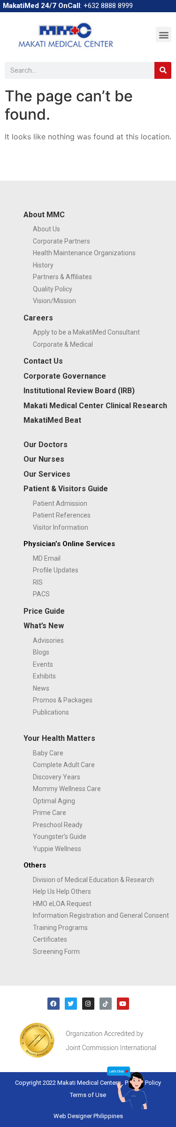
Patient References (62, 515)
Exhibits (44, 676)
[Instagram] (88, 1004)
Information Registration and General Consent (101, 915)
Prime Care (49, 812)
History (43, 265)
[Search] (162, 70)
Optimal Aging (54, 801)
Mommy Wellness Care (67, 788)
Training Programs (60, 927)
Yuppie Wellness (57, 849)
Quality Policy (52, 289)
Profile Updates (55, 570)
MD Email (47, 558)
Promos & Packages (62, 700)
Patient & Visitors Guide (65, 488)
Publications (51, 712)
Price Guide (44, 611)
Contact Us (43, 361)
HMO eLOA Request (62, 903)
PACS (41, 594)
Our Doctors (45, 444)
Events (43, 664)
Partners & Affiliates (62, 277)
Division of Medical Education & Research (93, 879)
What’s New (43, 625)
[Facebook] (53, 1004)
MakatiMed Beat (52, 420)
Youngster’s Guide (59, 836)
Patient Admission (60, 503)
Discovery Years (56, 777)
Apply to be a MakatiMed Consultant (86, 332)
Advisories (48, 640)
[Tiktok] (105, 1004)
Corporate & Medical (63, 344)
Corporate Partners (61, 241)
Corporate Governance (64, 376)
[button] (163, 34)
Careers (38, 317)
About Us (46, 229)
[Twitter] (71, 1004)
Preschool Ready (58, 825)
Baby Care (48, 753)
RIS (38, 582)
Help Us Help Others (62, 891)
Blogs (41, 652)
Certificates (50, 939)
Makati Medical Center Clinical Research (95, 405)
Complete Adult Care (64, 765)
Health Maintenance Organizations (84, 253)
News (41, 688)
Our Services (46, 474)
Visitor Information (60, 527)
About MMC (44, 214)
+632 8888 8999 (108, 5)
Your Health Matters (59, 738)
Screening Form (56, 951)
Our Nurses (43, 459)
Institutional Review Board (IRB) (79, 390)
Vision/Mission (54, 301)
